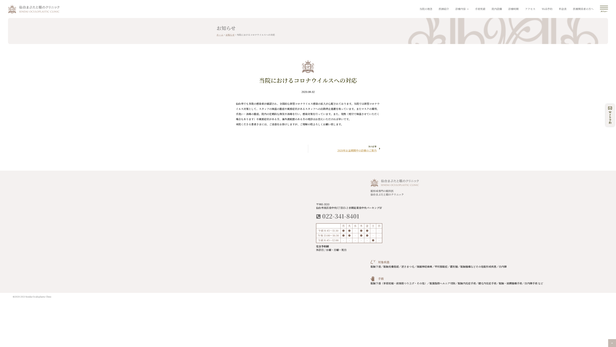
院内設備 (497, 9)
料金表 (563, 9)
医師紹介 (444, 9)
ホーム (220, 34)
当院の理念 (425, 9)
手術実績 (480, 9)
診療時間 (513, 9)
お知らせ (230, 34)
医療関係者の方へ (583, 9)
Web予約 (547, 9)
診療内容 (460, 9)
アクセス (530, 9)
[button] (612, 343)
